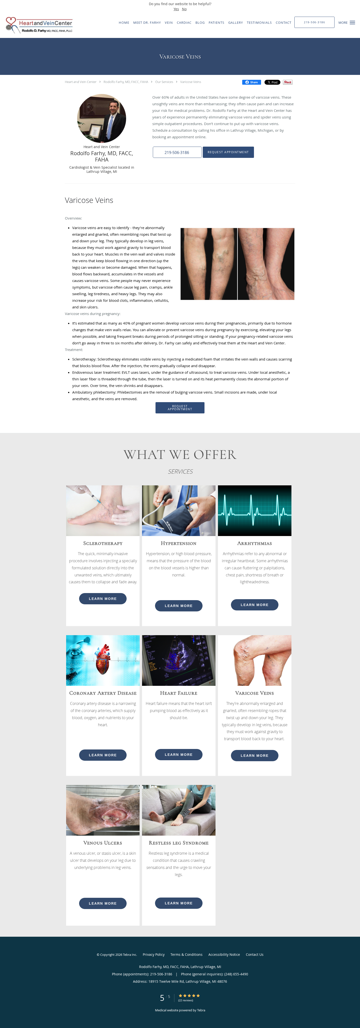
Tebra (201, 1010)
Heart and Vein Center (80, 82)
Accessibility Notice (224, 954)
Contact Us (255, 954)
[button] (352, 22)
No (184, 9)
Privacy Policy (154, 954)
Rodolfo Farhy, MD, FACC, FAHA (126, 82)
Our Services (164, 82)
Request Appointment (228, 152)
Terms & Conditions (186, 954)
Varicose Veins (190, 82)
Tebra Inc (129, 954)
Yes (176, 9)
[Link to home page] (37, 25)
